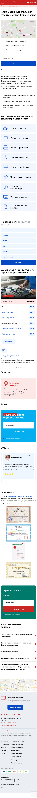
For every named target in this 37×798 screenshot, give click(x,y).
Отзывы (3, 753)
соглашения (15, 68)
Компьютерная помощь (17, 741)
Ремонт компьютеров (17, 744)
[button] (16, 367)
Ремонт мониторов (16, 763)
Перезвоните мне (18, 64)
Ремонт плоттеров (16, 756)
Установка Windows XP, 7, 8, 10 (11, 328)
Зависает (5, 251)
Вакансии (3, 747)
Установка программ (8, 334)
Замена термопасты (8, 318)
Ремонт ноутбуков (16, 750)
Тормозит (5, 235)
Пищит (4, 246)
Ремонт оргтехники (16, 760)
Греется (5, 240)
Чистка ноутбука (7, 312)
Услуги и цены (5, 744)
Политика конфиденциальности (10, 784)
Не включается (7, 230)
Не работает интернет (9, 257)
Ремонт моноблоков (17, 747)
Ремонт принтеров (16, 753)
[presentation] (2, 468)
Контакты (3, 750)
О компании (4, 741)
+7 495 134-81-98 (30, 2)
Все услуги (18, 262)
